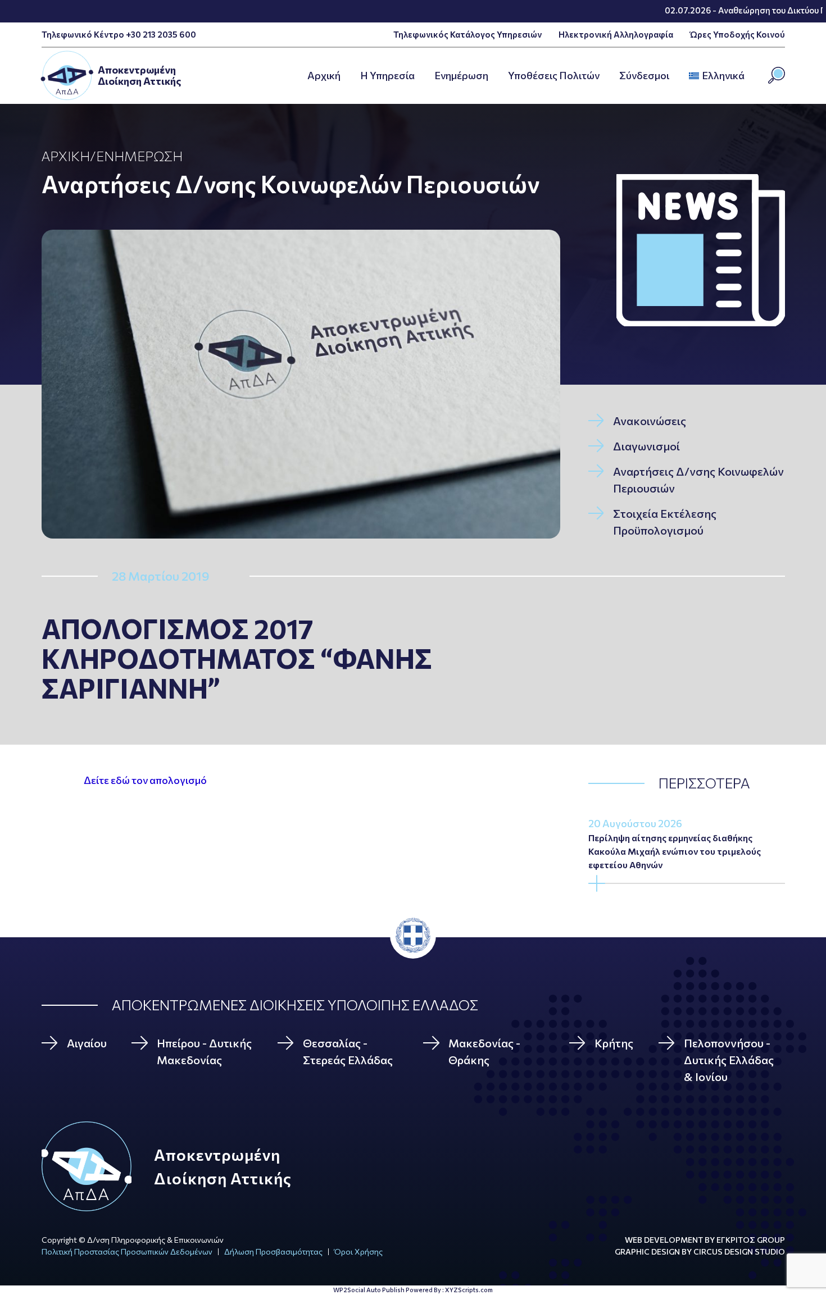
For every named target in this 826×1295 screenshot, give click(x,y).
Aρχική (324, 75)
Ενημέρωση (461, 75)
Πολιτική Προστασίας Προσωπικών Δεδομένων (127, 1251)
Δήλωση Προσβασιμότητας (273, 1251)
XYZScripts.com (469, 1289)
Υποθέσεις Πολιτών (554, 75)
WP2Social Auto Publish (369, 1289)
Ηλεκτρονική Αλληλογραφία (616, 34)
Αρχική (66, 156)
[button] (748, 75)
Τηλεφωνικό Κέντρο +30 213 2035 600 (119, 34)
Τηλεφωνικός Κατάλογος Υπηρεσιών (467, 34)
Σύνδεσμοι (644, 75)
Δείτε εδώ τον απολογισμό (145, 780)
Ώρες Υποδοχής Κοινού (737, 34)
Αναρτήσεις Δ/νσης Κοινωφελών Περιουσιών (290, 183)
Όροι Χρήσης (358, 1251)
